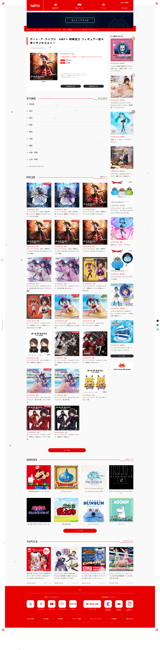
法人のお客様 (30, 619)
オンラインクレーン (36, 166)
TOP (28, 30)
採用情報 (60, 619)
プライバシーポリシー (96, 619)
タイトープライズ (39, 30)
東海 (30, 132)
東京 (30, 118)
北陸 (30, 139)
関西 (30, 145)
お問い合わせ (129, 619)
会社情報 (45, 619)
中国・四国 (33, 152)
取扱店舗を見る (70, 86)
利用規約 (114, 619)
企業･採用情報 (124, 2)
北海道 (31, 104)
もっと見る (67, 450)
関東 (30, 125)
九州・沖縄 (33, 159)
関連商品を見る (93, 86)
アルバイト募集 (76, 619)
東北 (30, 111)
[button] (43, 81)
